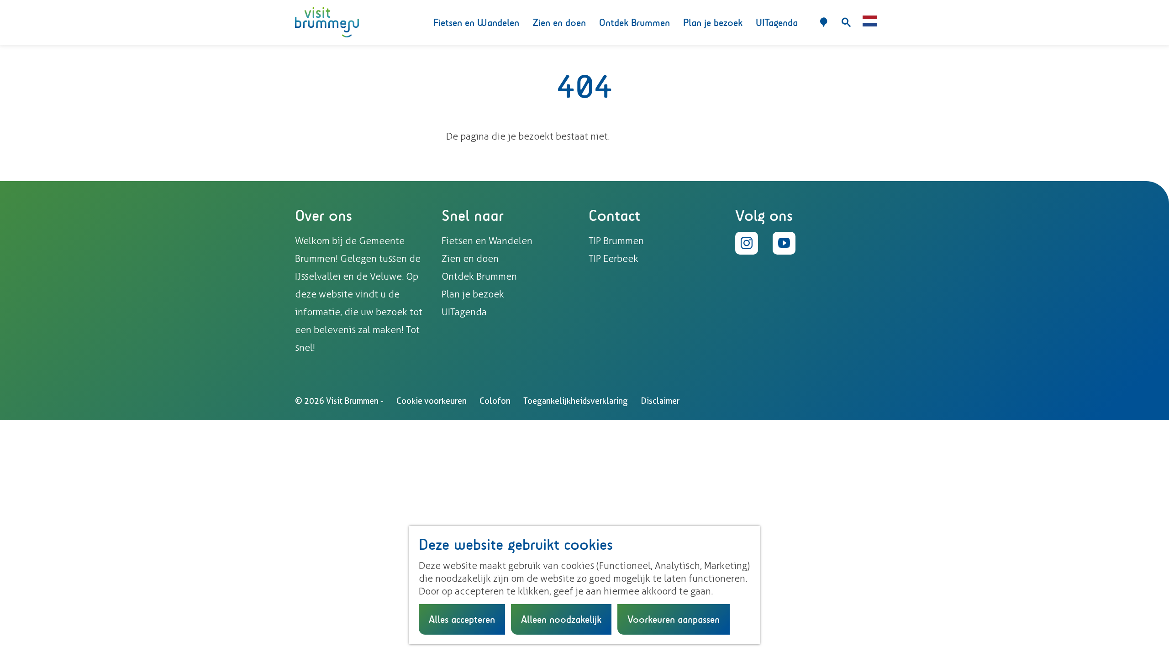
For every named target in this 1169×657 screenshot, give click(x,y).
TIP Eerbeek (613, 258)
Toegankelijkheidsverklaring (575, 401)
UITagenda (464, 312)
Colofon (495, 401)
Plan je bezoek (473, 294)
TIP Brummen (616, 240)
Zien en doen (470, 258)
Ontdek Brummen (479, 276)
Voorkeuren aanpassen (673, 619)
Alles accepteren (462, 619)
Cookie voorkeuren (431, 401)
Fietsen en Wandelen (487, 240)
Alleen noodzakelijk (561, 619)
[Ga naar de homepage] (327, 22)
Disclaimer (660, 401)
